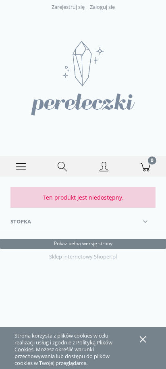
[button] (21, 166)
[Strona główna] (83, 78)
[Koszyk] (145, 166)
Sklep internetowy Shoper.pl (83, 256)
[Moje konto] (103, 167)
